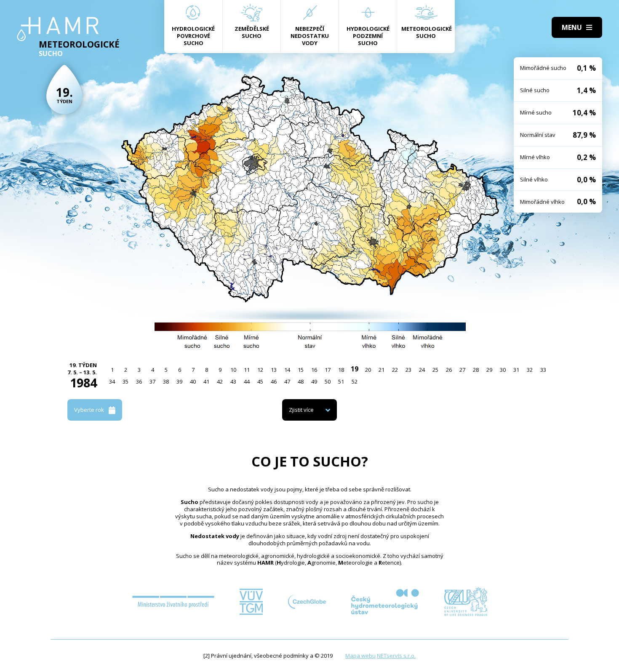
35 (125, 381)
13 (274, 369)
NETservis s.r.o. (396, 655)
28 (476, 369)
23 (408, 369)
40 (193, 381)
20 (368, 369)
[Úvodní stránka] (58, 29)
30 (503, 369)
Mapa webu (360, 655)
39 (179, 381)
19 (354, 368)
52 (355, 381)
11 (247, 369)
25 (435, 369)
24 (422, 369)
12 (260, 369)
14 (287, 369)
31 (516, 369)
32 (530, 369)
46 (274, 381)
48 (301, 381)
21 (381, 369)
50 (328, 381)
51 (341, 381)
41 (206, 381)
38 (166, 381)
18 (341, 369)
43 (233, 381)
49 (314, 381)
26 (449, 369)
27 (462, 369)
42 (220, 381)
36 (139, 381)
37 (152, 381)
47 (287, 381)
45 (260, 381)
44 (247, 381)
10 (233, 369)
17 (328, 369)
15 (301, 369)
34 (112, 381)
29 (489, 369)
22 (395, 369)
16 (314, 369)
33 (543, 369)
